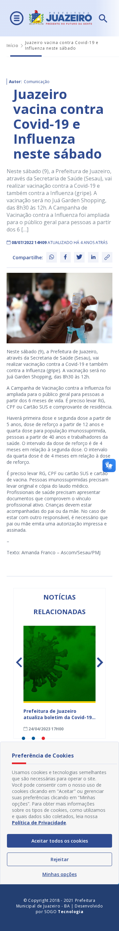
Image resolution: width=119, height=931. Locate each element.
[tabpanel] (59, 679)
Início (13, 45)
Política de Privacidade (39, 822)
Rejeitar (60, 859)
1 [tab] (23, 738)
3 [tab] (43, 738)
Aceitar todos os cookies (59, 841)
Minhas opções (59, 874)
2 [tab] (33, 738)
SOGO (63, 911)
